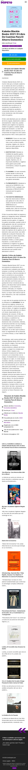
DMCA (13, 761)
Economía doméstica (15, 45)
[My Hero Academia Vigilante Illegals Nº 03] (14, 494)
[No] (26, 766)
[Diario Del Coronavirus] (14, 528)
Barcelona (7, 422)
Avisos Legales (6, 761)
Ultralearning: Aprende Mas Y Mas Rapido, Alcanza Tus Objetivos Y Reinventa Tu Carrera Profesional (13, 574)
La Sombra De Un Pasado (10, 715)
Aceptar (14, 768)
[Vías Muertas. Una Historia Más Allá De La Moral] (14, 460)
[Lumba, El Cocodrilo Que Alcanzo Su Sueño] (14, 635)
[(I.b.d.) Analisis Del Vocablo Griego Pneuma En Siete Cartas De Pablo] (14, 669)
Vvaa (14, 43)
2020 (21, 418)
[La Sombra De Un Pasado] (14, 703)
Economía (5, 45)
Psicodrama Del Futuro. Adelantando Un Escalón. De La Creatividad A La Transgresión (13, 612)
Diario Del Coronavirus (9, 540)
